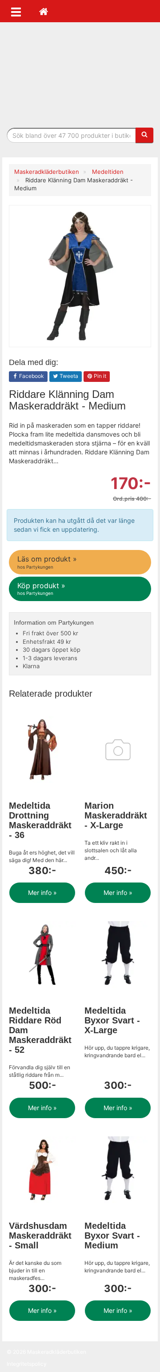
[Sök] (144, 135)
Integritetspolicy (27, 1363)
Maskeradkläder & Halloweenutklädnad (80, 75)
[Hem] (43, 11)
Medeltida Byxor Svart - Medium (112, 1235)
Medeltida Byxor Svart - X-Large (112, 1020)
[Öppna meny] (16, 11)
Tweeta (68, 376)
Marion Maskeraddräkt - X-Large (115, 815)
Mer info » (42, 892)
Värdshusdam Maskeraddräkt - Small (40, 1235)
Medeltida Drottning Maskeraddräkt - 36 (40, 820)
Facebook (31, 376)
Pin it (99, 376)
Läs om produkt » (47, 561)
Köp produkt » (41, 588)
